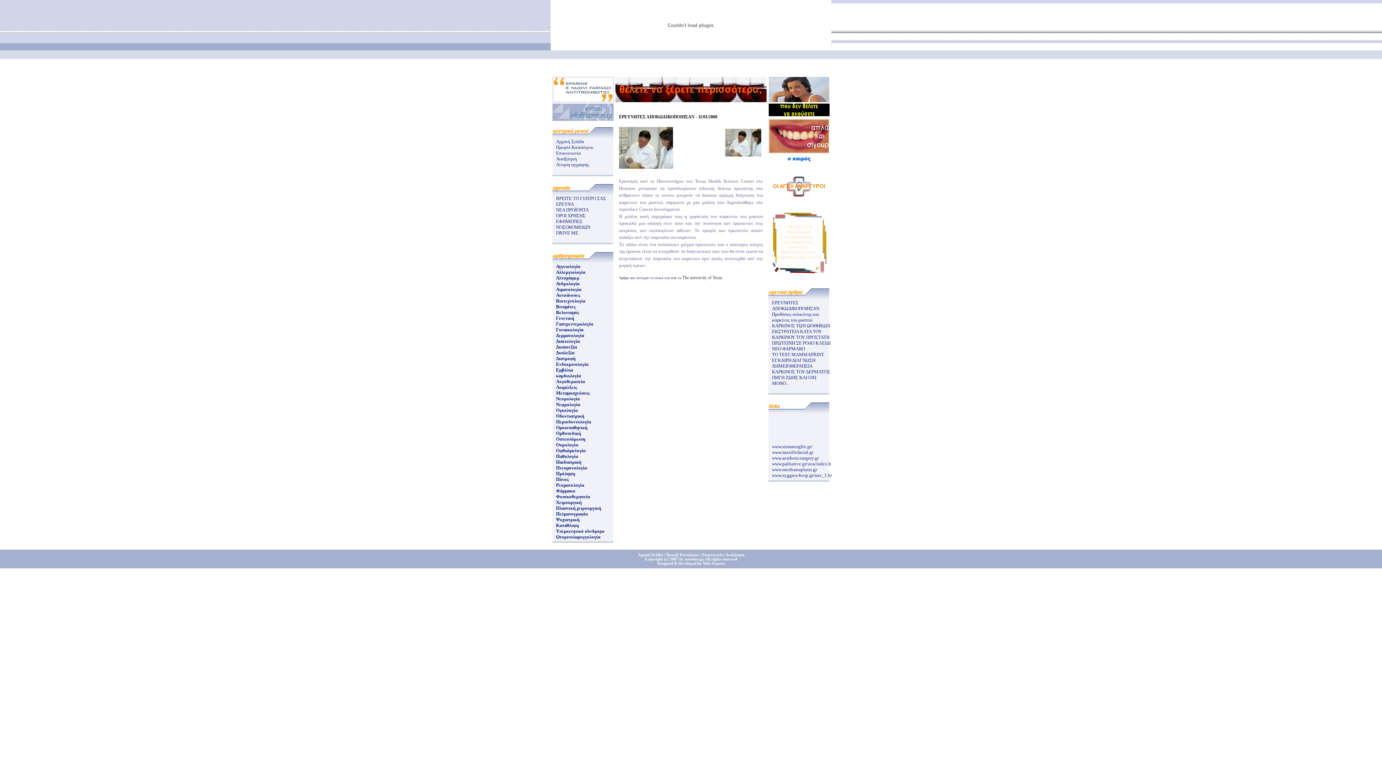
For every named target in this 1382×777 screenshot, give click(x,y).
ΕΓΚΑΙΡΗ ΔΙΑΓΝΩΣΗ (794, 360)
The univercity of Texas (702, 277)
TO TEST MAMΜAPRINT (798, 354)
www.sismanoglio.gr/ (792, 442)
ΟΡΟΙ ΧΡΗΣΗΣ (571, 215)
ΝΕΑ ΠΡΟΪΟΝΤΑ (572, 210)
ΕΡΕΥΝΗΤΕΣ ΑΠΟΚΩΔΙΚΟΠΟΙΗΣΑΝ (795, 305)
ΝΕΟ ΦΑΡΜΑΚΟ (788, 348)
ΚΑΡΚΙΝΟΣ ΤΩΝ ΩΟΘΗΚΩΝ (801, 325)
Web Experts (714, 563)
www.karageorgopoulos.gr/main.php (807, 477)
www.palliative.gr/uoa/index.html (804, 459)
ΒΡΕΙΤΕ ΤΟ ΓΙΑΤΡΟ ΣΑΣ (581, 198)
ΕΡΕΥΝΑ (565, 204)
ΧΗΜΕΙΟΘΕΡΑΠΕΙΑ (792, 366)
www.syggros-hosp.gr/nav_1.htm (804, 471)
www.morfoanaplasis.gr (794, 465)
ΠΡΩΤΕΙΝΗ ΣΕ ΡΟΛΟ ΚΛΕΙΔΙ (801, 343)
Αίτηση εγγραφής (572, 164)
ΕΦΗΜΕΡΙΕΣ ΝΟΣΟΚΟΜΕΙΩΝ (573, 224)
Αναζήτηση (566, 159)
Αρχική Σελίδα (570, 141)
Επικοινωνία (568, 153)
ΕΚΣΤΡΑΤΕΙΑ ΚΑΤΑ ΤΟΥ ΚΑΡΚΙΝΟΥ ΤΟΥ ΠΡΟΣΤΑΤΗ (801, 334)
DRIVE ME (567, 233)
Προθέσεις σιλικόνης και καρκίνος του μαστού (795, 317)
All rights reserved (721, 559)
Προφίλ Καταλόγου (574, 147)
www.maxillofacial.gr (792, 448)
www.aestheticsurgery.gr (795, 453)
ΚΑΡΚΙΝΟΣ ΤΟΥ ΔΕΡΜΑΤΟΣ (801, 371)
